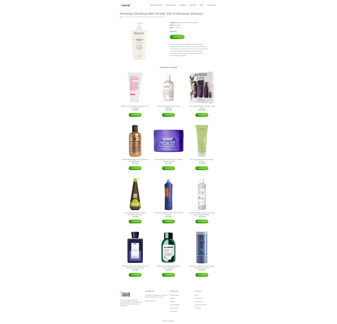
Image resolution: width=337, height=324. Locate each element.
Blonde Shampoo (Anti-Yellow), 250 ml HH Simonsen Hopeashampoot (135, 267)
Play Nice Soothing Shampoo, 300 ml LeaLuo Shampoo (168, 267)
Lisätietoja (177, 37)
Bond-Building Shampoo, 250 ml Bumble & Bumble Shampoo (135, 160)
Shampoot (187, 22)
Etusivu (122, 17)
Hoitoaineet (194, 22)
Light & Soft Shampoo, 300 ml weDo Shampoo (168, 107)
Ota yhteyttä (198, 298)
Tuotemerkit (211, 5)
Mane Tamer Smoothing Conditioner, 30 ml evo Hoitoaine (135, 107)
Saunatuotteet (170, 5)
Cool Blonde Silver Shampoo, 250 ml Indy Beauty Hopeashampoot (202, 214)
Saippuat (182, 5)
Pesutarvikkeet (174, 295)
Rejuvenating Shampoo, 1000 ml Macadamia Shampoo (135, 214)
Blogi (201, 5)
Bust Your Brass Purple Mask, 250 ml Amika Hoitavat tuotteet (168, 160)
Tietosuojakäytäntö (201, 305)
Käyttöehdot (199, 301)
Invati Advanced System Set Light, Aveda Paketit (202, 107)
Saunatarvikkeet (156, 5)
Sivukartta (198, 308)
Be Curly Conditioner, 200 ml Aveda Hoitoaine (202, 160)
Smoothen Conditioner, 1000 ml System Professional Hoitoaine (202, 267)
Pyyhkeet (192, 5)
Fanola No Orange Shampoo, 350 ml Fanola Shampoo (168, 214)
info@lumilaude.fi (150, 301)
